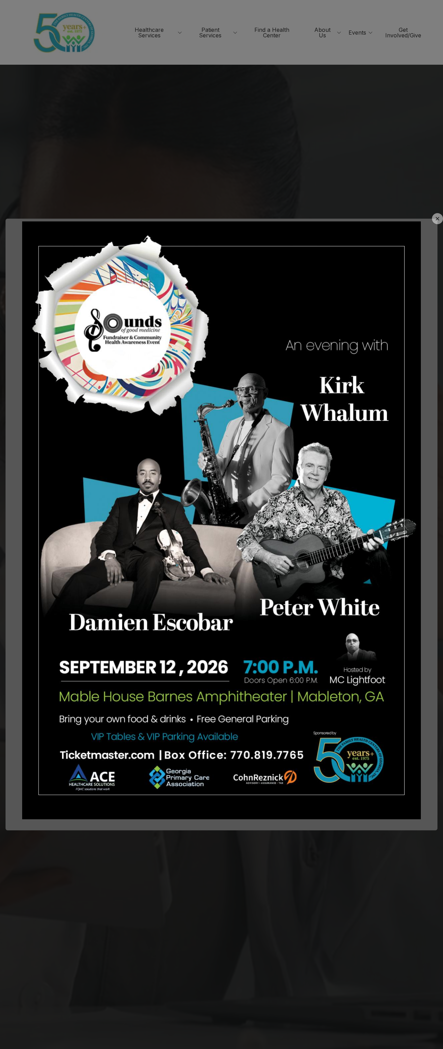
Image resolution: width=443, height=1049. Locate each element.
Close (437, 218)
